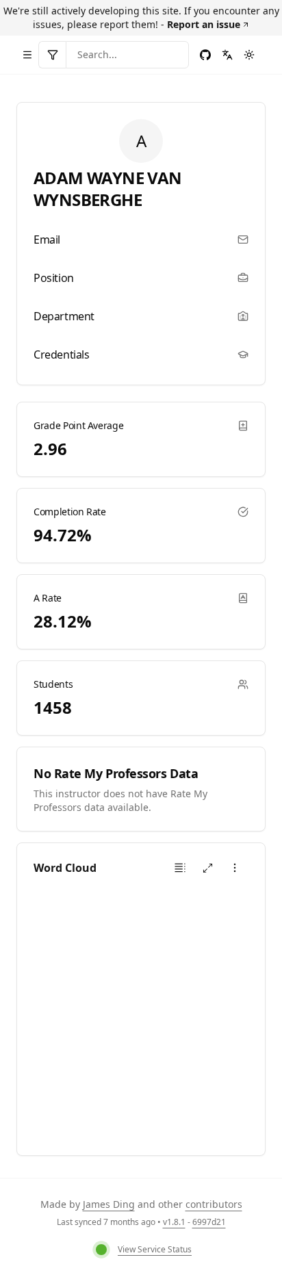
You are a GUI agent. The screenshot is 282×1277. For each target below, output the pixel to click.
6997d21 (209, 1222)
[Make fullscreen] (207, 867)
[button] (180, 867)
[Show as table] (180, 867)
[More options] (234, 867)
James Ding (109, 1204)
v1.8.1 (174, 1222)
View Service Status (155, 1249)
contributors (213, 1204)
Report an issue (203, 24)
